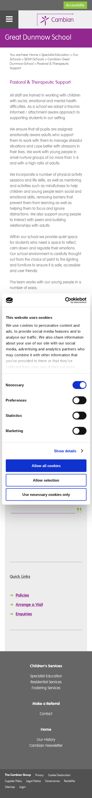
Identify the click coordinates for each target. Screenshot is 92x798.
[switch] (79, 400)
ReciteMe (69, 781)
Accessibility (75, 5)
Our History (46, 739)
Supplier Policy (13, 781)
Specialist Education (55, 54)
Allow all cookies (46, 466)
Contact (46, 713)
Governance (52, 781)
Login (22, 787)
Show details (65, 451)
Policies (22, 595)
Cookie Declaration (59, 775)
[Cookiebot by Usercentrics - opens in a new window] (65, 300)
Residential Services (46, 682)
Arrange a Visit (29, 604)
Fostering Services (46, 687)
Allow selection (46, 480)
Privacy (39, 775)
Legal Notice (33, 781)
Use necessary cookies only (46, 494)
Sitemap (10, 787)
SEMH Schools (34, 59)
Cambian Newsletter (46, 745)
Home (33, 54)
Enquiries (24, 614)
